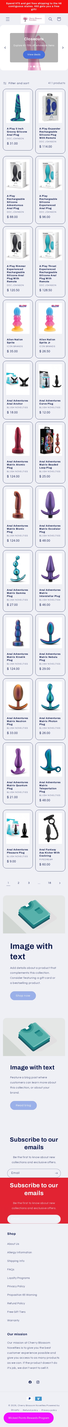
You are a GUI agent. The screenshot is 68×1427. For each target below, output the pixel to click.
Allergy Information (19, 1252)
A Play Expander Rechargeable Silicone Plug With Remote (49, 133)
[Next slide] (63, 47)
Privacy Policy (16, 1286)
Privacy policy (49, 1410)
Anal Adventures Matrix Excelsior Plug (50, 528)
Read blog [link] (23, 1105)
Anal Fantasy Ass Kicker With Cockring (49, 852)
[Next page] (59, 883)
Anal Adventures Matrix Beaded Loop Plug (50, 464)
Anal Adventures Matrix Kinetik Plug (17, 657)
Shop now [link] (23, 995)
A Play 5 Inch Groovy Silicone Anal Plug (17, 131)
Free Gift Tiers (16, 1312)
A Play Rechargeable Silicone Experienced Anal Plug (48, 201)
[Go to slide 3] (34, 66)
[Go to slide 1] (27, 66)
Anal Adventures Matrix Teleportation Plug (50, 787)
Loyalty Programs (18, 1278)
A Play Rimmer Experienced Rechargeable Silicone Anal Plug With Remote (16, 274)
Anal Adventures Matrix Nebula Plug (50, 657)
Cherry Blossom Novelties (32, 1406)
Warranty (13, 1320)
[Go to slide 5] (41, 66)
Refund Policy (16, 1303)
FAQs (10, 1269)
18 (49, 883)
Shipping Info (15, 1261)
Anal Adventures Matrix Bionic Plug (17, 528)
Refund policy (30, 1410)
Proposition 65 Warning (22, 1295)
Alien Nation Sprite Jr (47, 341)
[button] (7, 19)
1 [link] (8, 882)
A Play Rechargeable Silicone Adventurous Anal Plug (16, 201)
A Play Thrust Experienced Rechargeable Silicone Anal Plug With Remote (48, 274)
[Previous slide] (5, 47)
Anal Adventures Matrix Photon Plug (50, 721)
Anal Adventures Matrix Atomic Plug (17, 464)
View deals (34, 54)
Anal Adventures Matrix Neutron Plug (17, 721)
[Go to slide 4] (37, 66)
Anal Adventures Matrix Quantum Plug (17, 785)
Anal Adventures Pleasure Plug (17, 851)
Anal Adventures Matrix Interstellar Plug (50, 593)
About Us (13, 1244)
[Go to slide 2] (31, 66)
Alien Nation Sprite (15, 341)
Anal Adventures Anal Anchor (17, 402)
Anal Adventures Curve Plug (50, 402)
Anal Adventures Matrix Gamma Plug (17, 593)
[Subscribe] (56, 1173)
